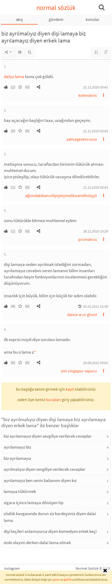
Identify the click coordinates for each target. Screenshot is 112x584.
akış (19, 19)
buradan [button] (53, 399)
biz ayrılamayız (17, 458)
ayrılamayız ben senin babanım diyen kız (40, 480)
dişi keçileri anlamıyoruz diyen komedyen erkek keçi (50, 531)
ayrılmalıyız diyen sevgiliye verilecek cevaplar (44, 469)
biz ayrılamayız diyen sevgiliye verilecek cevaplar (48, 436)
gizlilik (68, 579)
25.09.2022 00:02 (95, 362)
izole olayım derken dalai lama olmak (37, 542)
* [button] (35, 352)
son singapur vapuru (79, 370)
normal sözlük (56, 7)
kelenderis (87, 95)
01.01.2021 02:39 (95, 306)
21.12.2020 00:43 (95, 187)
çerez (56, 579)
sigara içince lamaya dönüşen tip (33, 502)
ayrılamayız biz (17, 447)
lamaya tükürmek (20, 491)
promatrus (87, 239)
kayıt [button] (70, 389)
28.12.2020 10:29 (95, 231)
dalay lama (14, 76)
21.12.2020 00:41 (95, 87)
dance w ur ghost (82, 314)
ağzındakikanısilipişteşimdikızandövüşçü (61, 195)
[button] (38, 87)
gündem (56, 19)
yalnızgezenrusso (81, 139)
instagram (12, 568)
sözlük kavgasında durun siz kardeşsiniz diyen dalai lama (50, 517)
